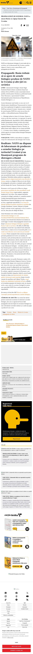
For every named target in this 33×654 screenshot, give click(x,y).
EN (22, 2)
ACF (8, 627)
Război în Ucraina (23, 312)
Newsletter (8, 609)
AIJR (8, 613)
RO (20, 2)
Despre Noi (8, 602)
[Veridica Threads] (16, 596)
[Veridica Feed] (27, 599)
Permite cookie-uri (16, 650)
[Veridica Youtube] (27, 596)
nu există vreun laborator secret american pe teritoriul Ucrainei (16, 232)
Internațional (24, 607)
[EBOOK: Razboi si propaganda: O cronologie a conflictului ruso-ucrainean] (16, 542)
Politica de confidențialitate (8, 615)
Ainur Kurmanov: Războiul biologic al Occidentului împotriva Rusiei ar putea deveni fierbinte (17, 325)
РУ (25, 2)
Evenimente (8, 607)
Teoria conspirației (24, 625)
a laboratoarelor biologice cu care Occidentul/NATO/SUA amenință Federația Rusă (14, 215)
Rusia (14, 312)
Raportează (16, 439)
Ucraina (9, 312)
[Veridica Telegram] (16, 599)
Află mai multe (10, 637)
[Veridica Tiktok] (6, 599)
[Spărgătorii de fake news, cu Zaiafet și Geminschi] (16, 339)
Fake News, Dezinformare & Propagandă (17, 8)
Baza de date (24, 627)
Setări (16, 642)
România (24, 605)
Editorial (8, 621)
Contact (8, 605)
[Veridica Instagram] (6, 596)
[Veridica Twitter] (27, 592)
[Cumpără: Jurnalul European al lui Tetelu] (17, 574)
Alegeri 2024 (8, 625)
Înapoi (3, 333)
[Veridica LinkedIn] (6, 592)
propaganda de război (9, 314)
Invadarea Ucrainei (24, 608)
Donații (8, 611)
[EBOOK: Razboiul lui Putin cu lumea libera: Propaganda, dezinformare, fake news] (16, 562)
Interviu (8, 623)
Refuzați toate (16, 646)
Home (3, 8)
